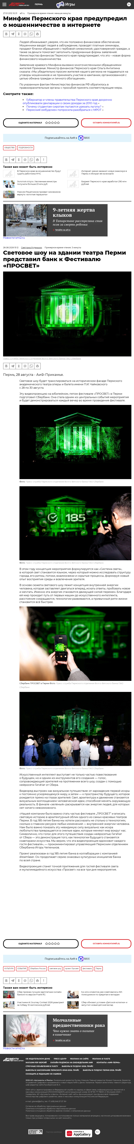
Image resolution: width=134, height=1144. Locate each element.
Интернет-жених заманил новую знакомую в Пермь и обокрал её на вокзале (104, 172)
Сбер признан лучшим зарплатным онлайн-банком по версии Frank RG (39, 993)
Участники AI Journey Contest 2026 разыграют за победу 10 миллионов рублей (40, 1003)
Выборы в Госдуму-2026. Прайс (77, 1066)
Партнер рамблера (54, 1132)
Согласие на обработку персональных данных (46, 1106)
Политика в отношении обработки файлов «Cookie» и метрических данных (58, 1111)
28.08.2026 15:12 (10, 247)
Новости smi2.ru (14, 237)
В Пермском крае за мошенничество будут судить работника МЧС (39, 172)
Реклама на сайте (79, 1059)
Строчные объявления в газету (42, 1066)
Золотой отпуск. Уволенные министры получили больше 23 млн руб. (37, 182)
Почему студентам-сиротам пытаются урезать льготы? (63, 106)
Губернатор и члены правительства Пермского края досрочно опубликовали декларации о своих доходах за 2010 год (67, 101)
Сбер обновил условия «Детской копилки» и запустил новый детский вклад (104, 1003)
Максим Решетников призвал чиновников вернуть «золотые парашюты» (38, 193)
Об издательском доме (38, 1059)
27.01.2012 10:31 (10, 13)
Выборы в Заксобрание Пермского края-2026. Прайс (52, 1070)
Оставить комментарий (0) (106, 123)
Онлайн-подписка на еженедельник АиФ (71, 1063)
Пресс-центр (60, 1059)
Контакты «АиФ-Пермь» (108, 1063)
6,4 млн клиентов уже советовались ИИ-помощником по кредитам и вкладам (102, 993)
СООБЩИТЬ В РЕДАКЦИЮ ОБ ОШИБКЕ (43, 1074)
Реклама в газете (101, 1059)
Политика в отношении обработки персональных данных (51, 1109)
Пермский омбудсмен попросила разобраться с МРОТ (63, 109)
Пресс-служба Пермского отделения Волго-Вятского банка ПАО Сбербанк (42, 358)
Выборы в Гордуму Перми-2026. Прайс (102, 1070)
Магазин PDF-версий (36, 1063)
